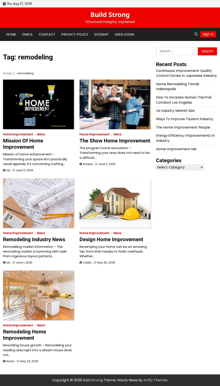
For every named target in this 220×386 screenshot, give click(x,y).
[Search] (196, 34)
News (41, 134)
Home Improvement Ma (176, 149)
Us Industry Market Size (175, 110)
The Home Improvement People (183, 127)
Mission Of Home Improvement (23, 144)
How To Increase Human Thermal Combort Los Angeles (183, 100)
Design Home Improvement (111, 239)
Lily (8, 170)
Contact (47, 34)
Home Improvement (18, 134)
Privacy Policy (74, 34)
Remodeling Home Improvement (24, 335)
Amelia (88, 164)
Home (11, 34)
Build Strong (110, 14)
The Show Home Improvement (114, 141)
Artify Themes (155, 380)
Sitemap (101, 34)
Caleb (87, 262)
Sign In (208, 34)
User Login (124, 34)
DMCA (27, 34)
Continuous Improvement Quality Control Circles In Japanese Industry (186, 73)
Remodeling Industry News (34, 239)
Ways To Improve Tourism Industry (184, 119)
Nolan (10, 361)
